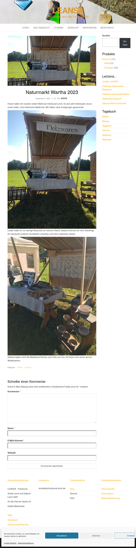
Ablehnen (96, 535)
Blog (72, 488)
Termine (59, 27)
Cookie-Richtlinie (10, 543)
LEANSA (68, 10)
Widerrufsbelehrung (110, 498)
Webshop (73, 27)
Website (12, 452)
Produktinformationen (111, 480)
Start (25, 27)
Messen (106, 121)
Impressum (44, 480)
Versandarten (107, 493)
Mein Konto (107, 27)
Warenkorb (90, 27)
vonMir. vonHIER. (110, 81)
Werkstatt (106, 139)
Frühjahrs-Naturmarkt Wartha (115, 94)
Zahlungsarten (108, 488)
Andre (64, 98)
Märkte (20, 367)
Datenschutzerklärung (26, 543)
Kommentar (14, 391)
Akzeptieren (62, 535)
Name (11, 428)
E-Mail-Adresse (16, 440)
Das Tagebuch (41, 27)
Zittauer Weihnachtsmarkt (114, 103)
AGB (10, 515)
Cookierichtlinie (77, 480)
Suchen (106, 35)
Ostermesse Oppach (112, 98)
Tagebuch (28, 367)
